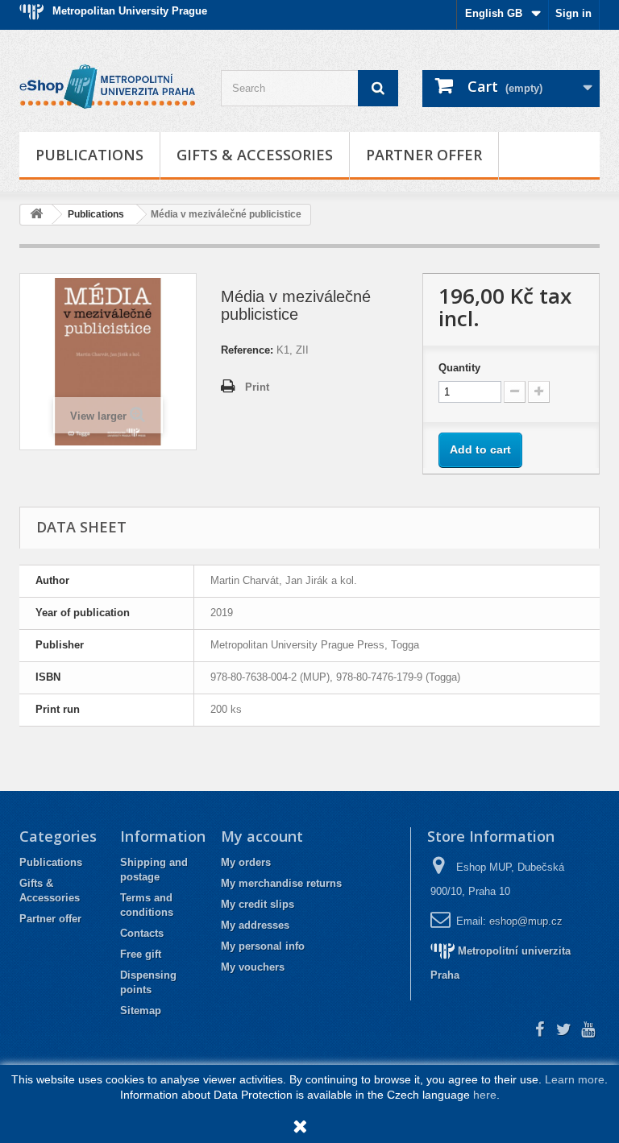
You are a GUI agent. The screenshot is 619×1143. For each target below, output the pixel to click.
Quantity (459, 368)
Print (257, 387)
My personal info (263, 946)
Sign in (573, 13)
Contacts (142, 933)
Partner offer (424, 154)
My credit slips (257, 904)
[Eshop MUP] (108, 87)
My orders (246, 862)
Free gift (140, 954)
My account (262, 836)
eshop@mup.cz (526, 921)
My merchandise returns (281, 883)
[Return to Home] (36, 215)
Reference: (247, 350)
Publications (89, 154)
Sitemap (140, 1010)
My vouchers (253, 967)
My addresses (255, 925)
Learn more (574, 1079)
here (484, 1094)
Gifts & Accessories (255, 154)
